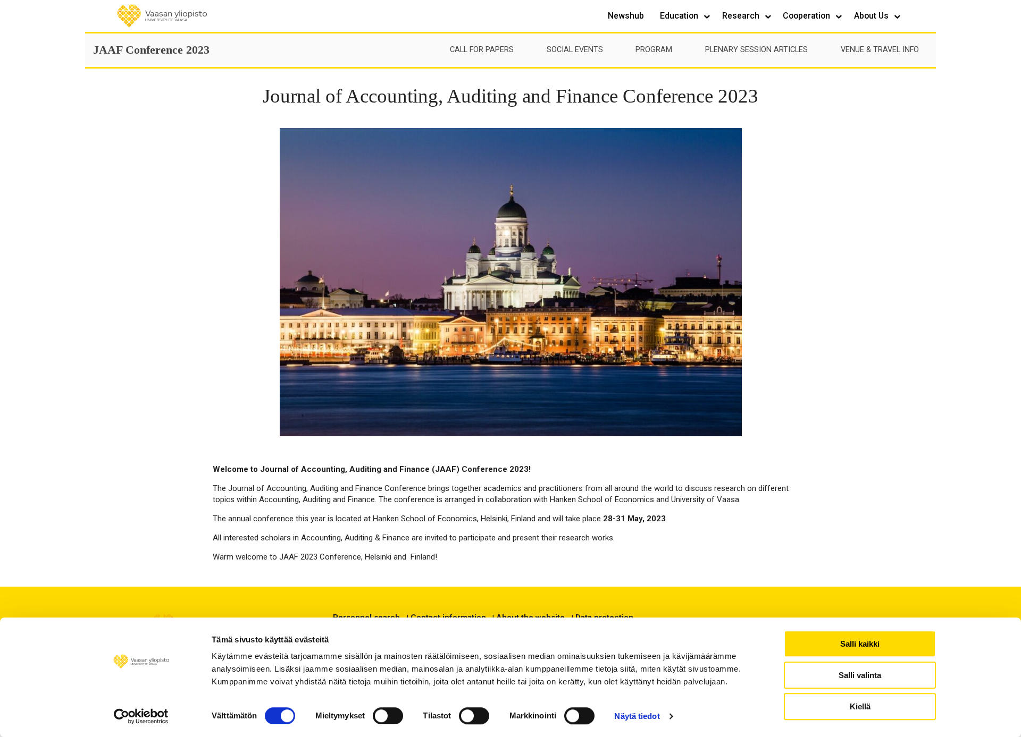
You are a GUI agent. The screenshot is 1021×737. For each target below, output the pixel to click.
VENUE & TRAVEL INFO (880, 49)
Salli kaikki (860, 643)
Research (741, 16)
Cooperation (807, 16)
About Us (872, 16)
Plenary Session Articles (756, 49)
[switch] (388, 715)
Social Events (575, 49)
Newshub (626, 16)
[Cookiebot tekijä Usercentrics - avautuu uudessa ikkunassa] (141, 716)
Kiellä (860, 706)
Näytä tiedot (636, 716)
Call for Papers (482, 49)
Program (653, 49)
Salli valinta (860, 675)
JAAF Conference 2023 (151, 49)
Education (680, 16)
